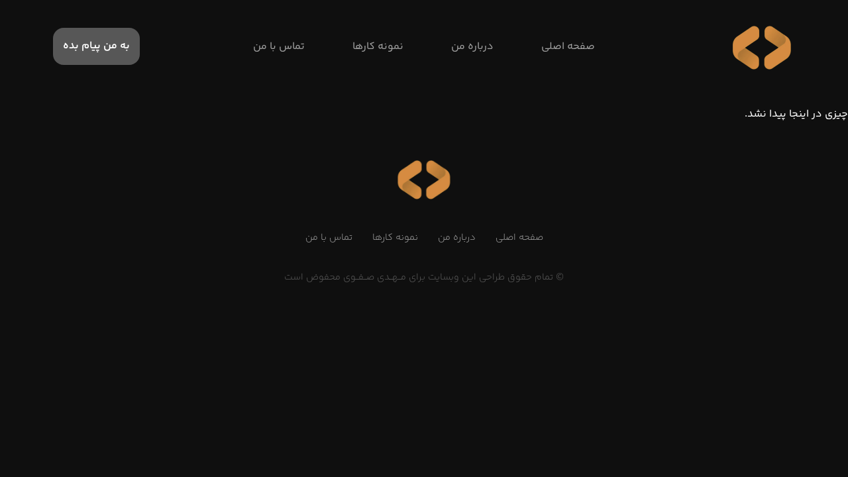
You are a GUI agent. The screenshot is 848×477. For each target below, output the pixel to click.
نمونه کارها (395, 238)
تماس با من (328, 238)
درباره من (457, 238)
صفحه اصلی (519, 238)
